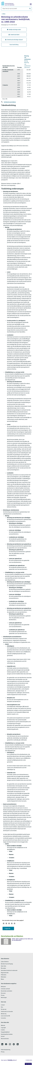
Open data (3, 966)
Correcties (3, 1018)
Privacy (2, 995)
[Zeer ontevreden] (3, 923)
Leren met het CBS (5, 1015)
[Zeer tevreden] (14, 923)
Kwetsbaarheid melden (7, 1034)
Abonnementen (5, 1038)
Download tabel (14, 34)
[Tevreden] (11, 923)
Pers (2, 1007)
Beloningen (4, 997)
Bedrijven (3, 986)
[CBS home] (7, 3)
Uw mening (28, 1064)
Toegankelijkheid (5, 1032)
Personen (3, 993)
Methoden (3, 977)
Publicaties (3, 974)
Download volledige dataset (15, 39)
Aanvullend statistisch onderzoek (9, 970)
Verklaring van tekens (10, 102)
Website (3, 1025)
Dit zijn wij (3, 1009)
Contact (3, 1004)
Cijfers (3, 13)
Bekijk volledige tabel (15, 29)
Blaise (2, 979)
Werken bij (3, 1013)
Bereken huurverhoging (7, 963)
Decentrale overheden (6, 991)
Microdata (3, 968)
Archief (2, 1036)
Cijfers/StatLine (5, 961)
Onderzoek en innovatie (7, 1011)
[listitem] (2, 1044)
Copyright (3, 1027)
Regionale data (4, 972)
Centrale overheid (5, 988)
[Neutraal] (9, 923)
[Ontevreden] (6, 923)
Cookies (3, 1029)
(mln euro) (27, 61)
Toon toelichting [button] (14, 44)
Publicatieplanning (5, 1049)
